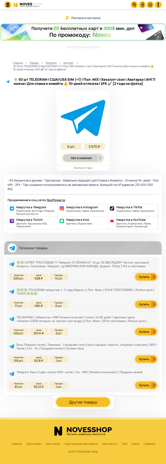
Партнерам (34, 444)
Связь (135, 444)
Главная (18, 63)
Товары (34, 63)
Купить (144, 277)
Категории (53, 444)
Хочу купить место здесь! (83, 47)
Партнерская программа (81, 444)
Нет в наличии (81, 158)
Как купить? (110, 444)
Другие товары (83, 402)
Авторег (68, 63)
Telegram (51, 63)
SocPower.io (56, 200)
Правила (149, 444)
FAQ (124, 444)
